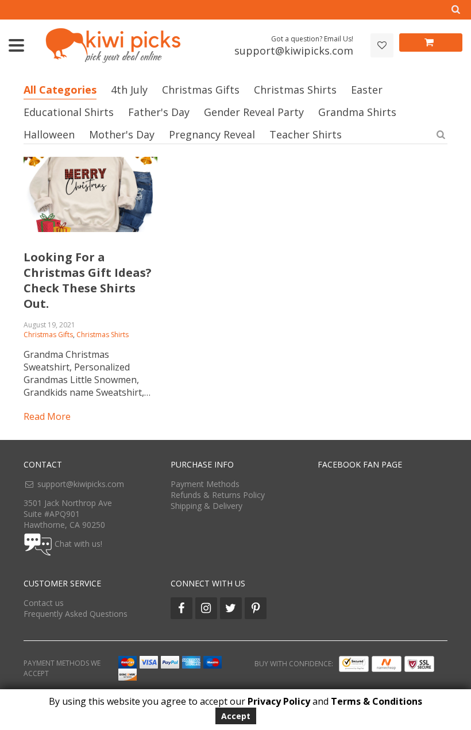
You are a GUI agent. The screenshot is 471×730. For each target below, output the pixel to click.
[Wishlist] (381, 45)
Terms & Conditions (376, 701)
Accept (235, 715)
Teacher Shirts (305, 134)
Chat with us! (78, 543)
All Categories (60, 89)
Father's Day (159, 112)
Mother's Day (122, 134)
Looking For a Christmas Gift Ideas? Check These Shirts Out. (88, 280)
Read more (47, 416)
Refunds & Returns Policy (218, 494)
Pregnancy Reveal (212, 134)
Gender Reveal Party (254, 112)
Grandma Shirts (357, 112)
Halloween (49, 134)
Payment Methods (205, 483)
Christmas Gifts (201, 89)
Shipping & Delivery (206, 505)
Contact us (44, 602)
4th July (129, 89)
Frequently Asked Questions (76, 613)
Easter (367, 89)
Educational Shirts (69, 112)
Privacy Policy (279, 701)
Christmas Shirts (295, 89)
